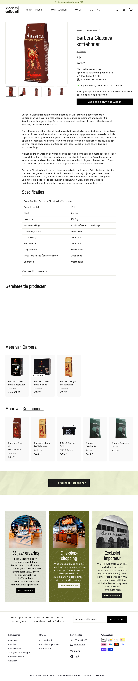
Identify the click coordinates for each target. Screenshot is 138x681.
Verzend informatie (34, 271)
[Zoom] (36, 53)
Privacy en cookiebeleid (94, 675)
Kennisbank (45, 648)
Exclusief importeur (49, 644)
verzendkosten (115, 91)
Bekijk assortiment (69, 585)
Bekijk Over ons (25, 590)
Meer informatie (112, 595)
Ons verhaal (45, 640)
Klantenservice (16, 656)
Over (78, 9)
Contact (96, 9)
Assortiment (34, 9)
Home (79, 31)
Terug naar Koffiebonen (71, 483)
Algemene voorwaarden (68, 675)
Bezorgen (13, 640)
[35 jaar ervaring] (25, 531)
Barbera (81, 51)
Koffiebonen (59, 9)
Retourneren (14, 648)
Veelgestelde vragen (19, 652)
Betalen (12, 644)
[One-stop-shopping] (69, 531)
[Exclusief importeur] (112, 531)
